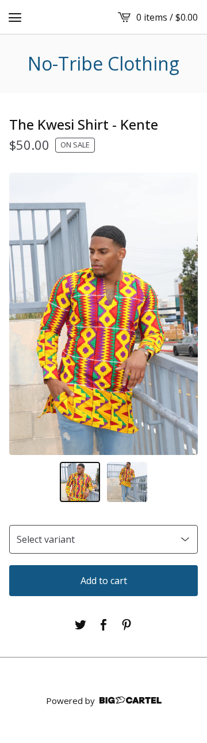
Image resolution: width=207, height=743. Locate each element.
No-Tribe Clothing (103, 64)
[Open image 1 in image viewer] (103, 314)
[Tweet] (80, 625)
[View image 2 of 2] (127, 482)
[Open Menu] (14, 17)
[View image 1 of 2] (80, 482)
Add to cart (103, 580)
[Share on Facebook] (103, 625)
